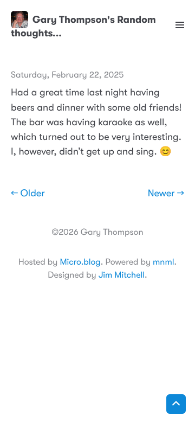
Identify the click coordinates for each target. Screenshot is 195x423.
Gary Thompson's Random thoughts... (83, 26)
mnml (163, 262)
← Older (28, 193)
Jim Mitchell (122, 275)
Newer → (166, 193)
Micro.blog (80, 262)
